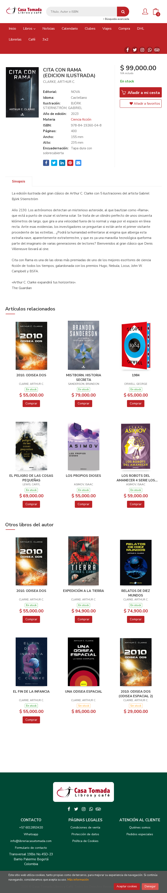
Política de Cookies (85, 841)
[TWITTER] (135, 50)
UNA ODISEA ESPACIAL (83, 691)
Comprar (31, 403)
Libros (28, 28)
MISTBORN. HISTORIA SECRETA (83, 377)
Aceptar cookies (127, 886)
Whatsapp (31, 834)
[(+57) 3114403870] (149, 50)
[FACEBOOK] (127, 50)
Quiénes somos (139, 827)
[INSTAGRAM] (142, 50)
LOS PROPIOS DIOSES (83, 476)
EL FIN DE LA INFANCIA (31, 691)
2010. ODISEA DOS (31, 375)
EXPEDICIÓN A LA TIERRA (83, 591)
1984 (136, 375)
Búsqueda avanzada (116, 19)
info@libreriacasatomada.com (31, 841)
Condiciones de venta (85, 827)
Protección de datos (85, 834)
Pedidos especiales (140, 834)
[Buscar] (123, 12)
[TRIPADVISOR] (157, 50)
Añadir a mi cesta (143, 92)
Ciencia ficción (81, 119)
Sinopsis (18, 181)
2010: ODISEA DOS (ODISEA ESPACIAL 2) (136, 693)
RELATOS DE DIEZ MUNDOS (135, 593)
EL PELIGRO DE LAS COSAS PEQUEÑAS (31, 478)
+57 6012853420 (31, 827)
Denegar (150, 886)
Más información (78, 880)
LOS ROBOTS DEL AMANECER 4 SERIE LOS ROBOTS (136, 478)
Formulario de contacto (31, 848)
